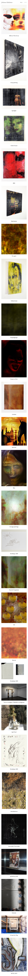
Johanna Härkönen (6, 2)
